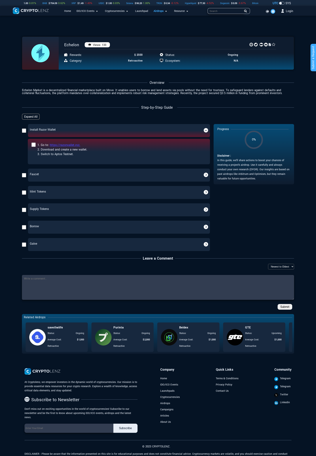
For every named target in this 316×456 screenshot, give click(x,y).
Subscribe (125, 428)
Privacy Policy (224, 384)
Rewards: (76, 54)
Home (163, 378)
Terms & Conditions (227, 378)
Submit (284, 307)
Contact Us (222, 390)
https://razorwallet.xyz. (65, 145)
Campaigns (166, 409)
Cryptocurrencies (170, 397)
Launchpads (167, 390)
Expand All (30, 116)
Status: (170, 54)
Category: (76, 60)
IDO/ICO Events (169, 384)
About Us (165, 421)
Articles (164, 415)
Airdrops (165, 403)
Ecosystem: (172, 60)
